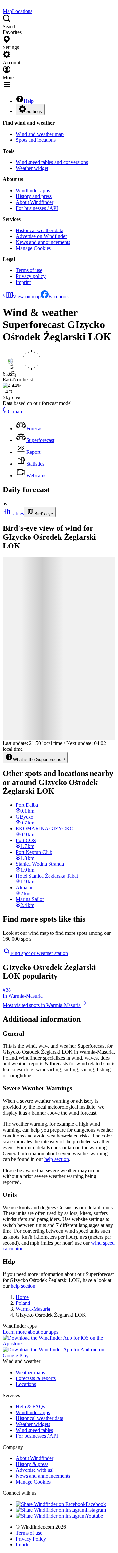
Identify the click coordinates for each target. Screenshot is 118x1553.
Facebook (59, 296)
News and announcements (43, 242)
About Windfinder (34, 202)
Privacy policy (31, 276)
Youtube (94, 1516)
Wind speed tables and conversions (52, 162)
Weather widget (32, 168)
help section (56, 1159)
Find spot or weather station (39, 953)
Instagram (96, 1510)
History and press (34, 196)
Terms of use (29, 270)
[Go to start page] (3, 5)
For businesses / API (37, 208)
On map (13, 411)
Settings (34, 111)
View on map (27, 296)
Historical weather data (39, 230)
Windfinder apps (33, 190)
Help (29, 101)
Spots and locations (36, 140)
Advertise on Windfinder (41, 236)
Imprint (23, 282)
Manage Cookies (33, 248)
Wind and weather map (40, 134)
